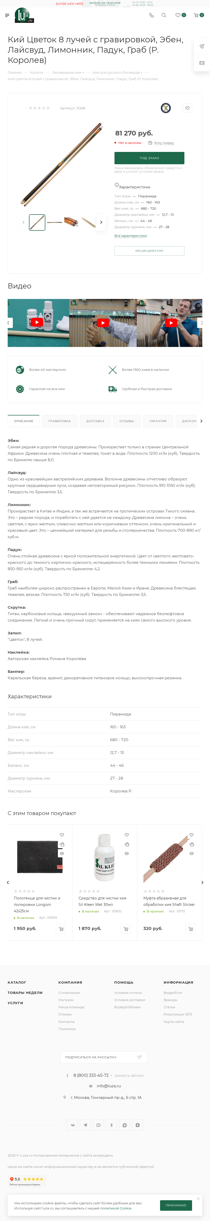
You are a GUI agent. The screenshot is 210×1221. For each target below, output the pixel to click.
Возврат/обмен (127, 1007)
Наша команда (71, 1007)
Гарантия (158, 421)
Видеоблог (173, 993)
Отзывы (127, 421)
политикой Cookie (115, 1208)
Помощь (123, 982)
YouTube (98, 1125)
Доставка (95, 421)
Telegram (85, 1125)
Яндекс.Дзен (137, 1125)
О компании (69, 993)
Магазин (66, 1000)
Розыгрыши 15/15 (178, 1014)
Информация (179, 982)
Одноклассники (111, 1125)
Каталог (17, 982)
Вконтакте (72, 1125)
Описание (23, 421)
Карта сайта (174, 1022)
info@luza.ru (109, 1085)
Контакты (66, 1022)
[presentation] (8, 323)
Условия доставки (129, 1000)
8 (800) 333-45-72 (91, 1075)
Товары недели (25, 993)
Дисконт (190, 421)
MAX (124, 1125)
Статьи (169, 1007)
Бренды (170, 1000)
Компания (70, 982)
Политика (67, 1029)
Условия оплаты (128, 993)
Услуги (15, 1003)
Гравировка (59, 421)
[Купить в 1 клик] (62, 844)
